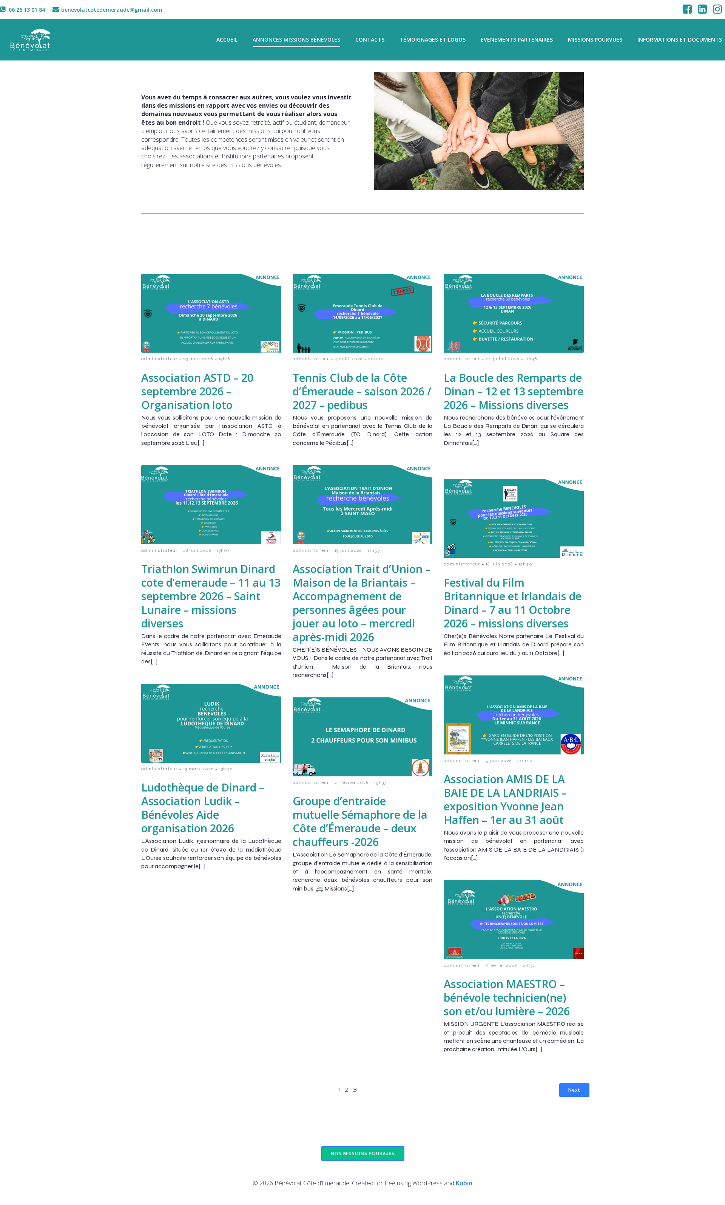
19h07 (223, 550)
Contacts (369, 39)
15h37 (380, 782)
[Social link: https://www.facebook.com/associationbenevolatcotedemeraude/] (687, 9)
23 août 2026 (198, 358)
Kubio (464, 1183)
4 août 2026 (348, 358)
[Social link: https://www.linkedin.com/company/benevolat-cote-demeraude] (702, 9)
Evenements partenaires (517, 39)
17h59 (373, 550)
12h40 (525, 564)
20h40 (525, 760)
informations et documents (679, 39)
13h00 (226, 768)
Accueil (227, 39)
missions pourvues (595, 39)
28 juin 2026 (197, 550)
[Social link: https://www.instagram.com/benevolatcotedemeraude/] (717, 9)
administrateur (159, 358)
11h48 (531, 358)
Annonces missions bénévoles (296, 39)
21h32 (529, 965)
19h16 (224, 358)
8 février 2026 (501, 965)
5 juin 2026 (499, 760)
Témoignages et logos (433, 39)
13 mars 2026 (198, 768)
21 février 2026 (351, 782)
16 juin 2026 (499, 564)
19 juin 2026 (348, 550)
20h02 (375, 358)
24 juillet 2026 (502, 358)
